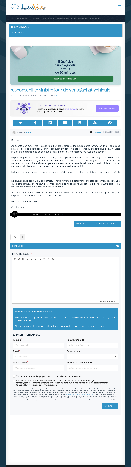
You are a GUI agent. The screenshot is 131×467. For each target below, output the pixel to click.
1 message (97, 132)
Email (16, 351)
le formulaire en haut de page (95, 317)
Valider (108, 406)
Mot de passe (20, 362)
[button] (15, 258)
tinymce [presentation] (113, 301)
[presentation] (14, 258)
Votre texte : (23, 254)
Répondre (80, 224)
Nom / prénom (74, 340)
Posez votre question (104, 224)
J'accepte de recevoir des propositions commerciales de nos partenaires (48, 376)
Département (74, 351)
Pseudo (17, 340)
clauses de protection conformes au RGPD (80, 394)
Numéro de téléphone (78, 362)
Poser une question (107, 108)
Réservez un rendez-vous (65, 78)
